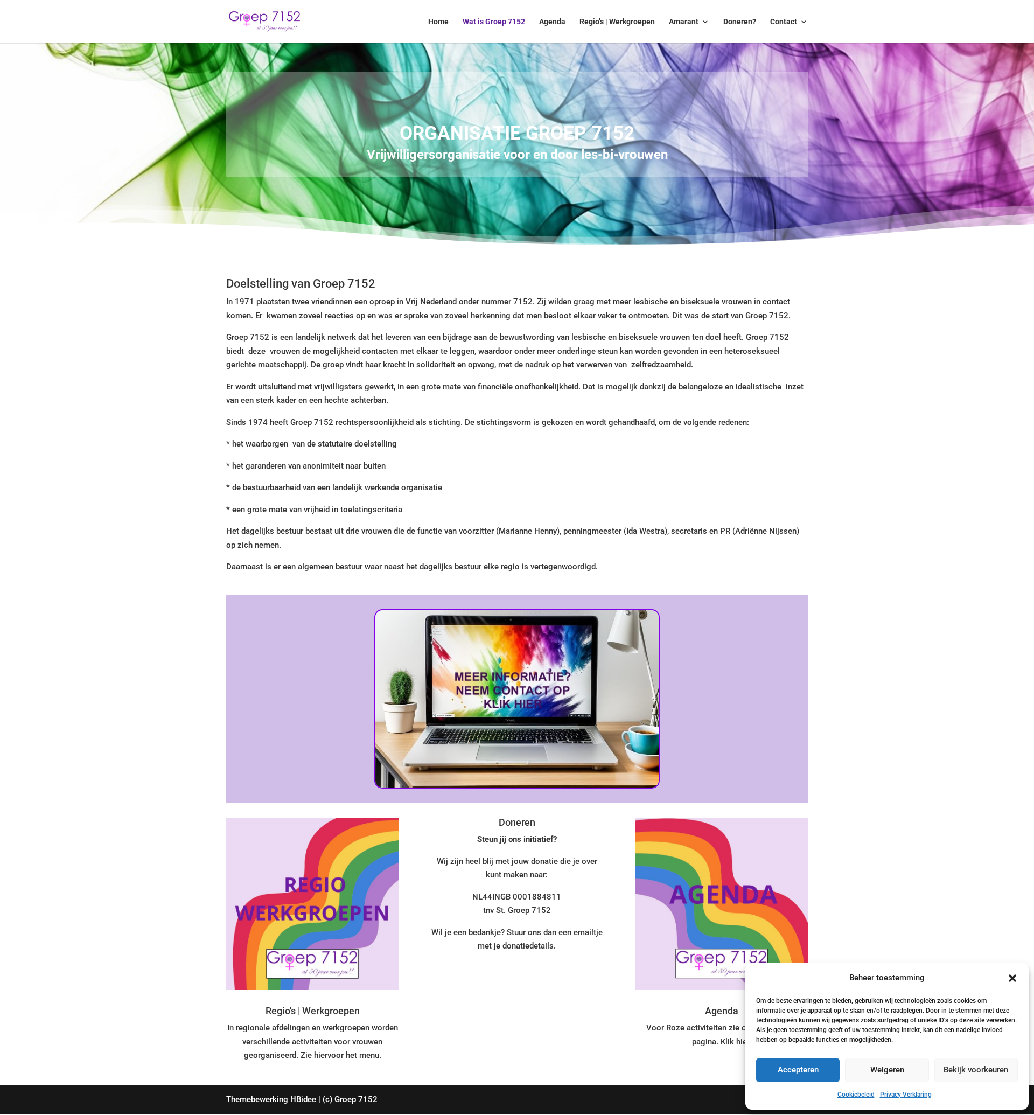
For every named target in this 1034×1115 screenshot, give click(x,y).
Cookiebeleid (856, 1094)
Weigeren (887, 1070)
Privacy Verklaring (906, 1094)
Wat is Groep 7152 (494, 22)
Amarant (683, 22)
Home (438, 22)
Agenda (552, 22)
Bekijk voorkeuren (976, 1070)
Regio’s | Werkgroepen (617, 22)
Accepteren (798, 1070)
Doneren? (739, 22)
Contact (783, 22)
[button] (1012, 978)
